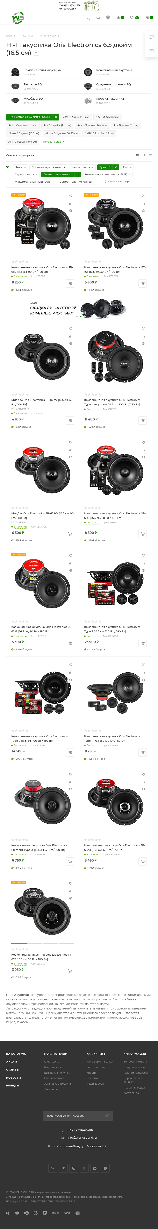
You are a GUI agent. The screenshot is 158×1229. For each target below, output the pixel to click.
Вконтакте (52, 1168)
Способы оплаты (97, 1067)
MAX (94, 1168)
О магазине (51, 1061)
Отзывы (12, 1069)
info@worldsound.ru (82, 1137)
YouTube (73, 1168)
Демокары (51, 1089)
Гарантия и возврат (135, 1072)
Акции (11, 1061)
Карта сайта (131, 1092)
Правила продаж (134, 1087)
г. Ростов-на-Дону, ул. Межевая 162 (80, 1146)
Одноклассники (84, 1168)
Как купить (96, 1053)
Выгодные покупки (57, 1072)
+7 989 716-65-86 (80, 1130)
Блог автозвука (54, 1078)
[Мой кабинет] (108, 18)
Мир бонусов (53, 1067)
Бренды (12, 1085)
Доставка (92, 1078)
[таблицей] (150, 155)
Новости (13, 1077)
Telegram (63, 1168)
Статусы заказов (134, 1067)
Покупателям (56, 1053)
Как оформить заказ (99, 1061)
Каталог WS (16, 1053)
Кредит (91, 1072)
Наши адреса (95, 1083)
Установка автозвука (57, 1083)
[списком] (144, 155)
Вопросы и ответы (135, 1061)
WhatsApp (105, 1168)
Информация (134, 1053)
